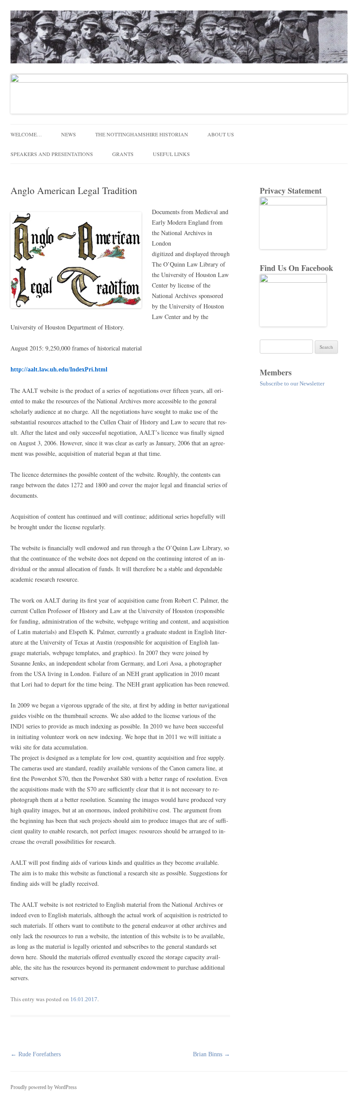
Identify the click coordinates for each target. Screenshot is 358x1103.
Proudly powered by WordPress (43, 1087)
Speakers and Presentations (51, 153)
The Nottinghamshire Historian (141, 134)
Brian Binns (211, 1054)
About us (220, 134)
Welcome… (26, 134)
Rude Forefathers (35, 1054)
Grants (123, 153)
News (68, 134)
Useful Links (171, 153)
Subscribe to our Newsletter (292, 383)
